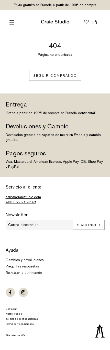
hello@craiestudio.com (23, 197)
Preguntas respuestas (22, 266)
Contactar (11, 308)
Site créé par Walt (16, 335)
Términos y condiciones (20, 323)
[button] (12, 22)
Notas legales (14, 313)
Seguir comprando (55, 75)
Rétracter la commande (24, 273)
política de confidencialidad (22, 318)
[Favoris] (86, 22)
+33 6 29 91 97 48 (21, 202)
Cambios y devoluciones (25, 260)
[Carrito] (95, 22)
